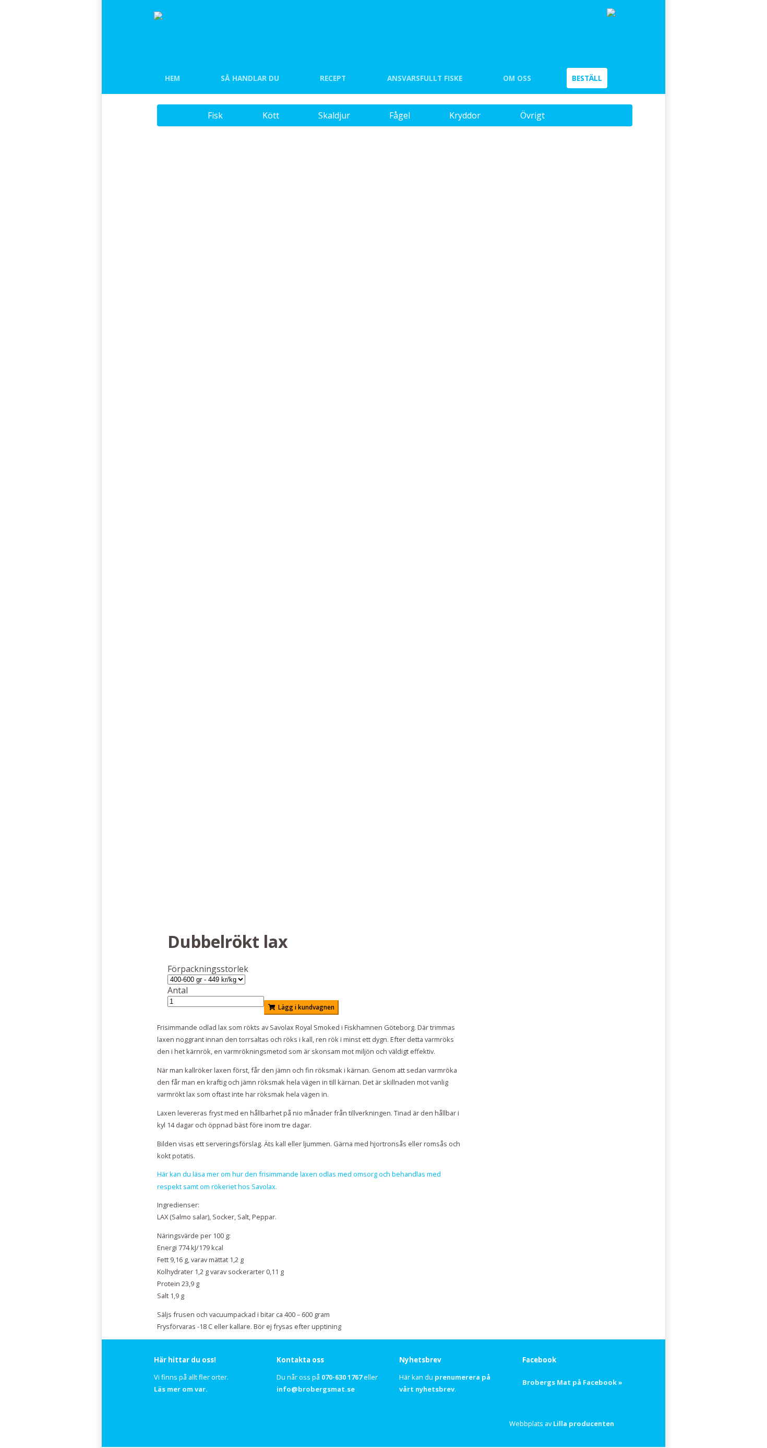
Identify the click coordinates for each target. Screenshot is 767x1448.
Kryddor (465, 115)
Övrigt (532, 115)
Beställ (587, 78)
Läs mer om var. (181, 1389)
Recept (333, 78)
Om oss (517, 78)
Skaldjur (334, 115)
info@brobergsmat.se (316, 1389)
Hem (172, 78)
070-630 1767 (341, 1377)
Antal (177, 990)
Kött (270, 115)
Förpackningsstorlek (207, 969)
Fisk (215, 115)
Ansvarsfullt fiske (424, 78)
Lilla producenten (583, 1423)
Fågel (399, 115)
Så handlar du (250, 78)
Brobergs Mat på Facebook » (572, 1382)
